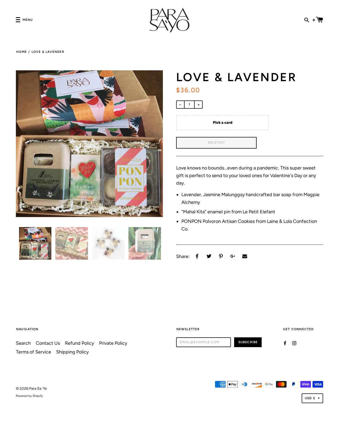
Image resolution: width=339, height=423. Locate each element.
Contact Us (48, 343)
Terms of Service (33, 352)
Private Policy (113, 343)
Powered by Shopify (29, 396)
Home (21, 52)
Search (23, 343)
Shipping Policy (72, 352)
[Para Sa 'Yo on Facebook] (285, 342)
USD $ (310, 398)
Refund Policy (79, 343)
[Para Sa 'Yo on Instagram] (294, 342)
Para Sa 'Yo (38, 388)
